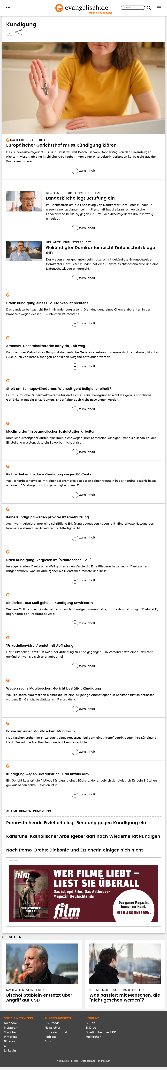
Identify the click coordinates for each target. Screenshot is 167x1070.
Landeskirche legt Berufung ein (80, 198)
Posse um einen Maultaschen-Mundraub (40, 731)
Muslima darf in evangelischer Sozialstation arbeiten (50, 431)
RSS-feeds (52, 1023)
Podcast (50, 1036)
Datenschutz (88, 1061)
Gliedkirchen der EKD (100, 1032)
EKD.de (90, 1027)
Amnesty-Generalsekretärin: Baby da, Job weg (45, 346)
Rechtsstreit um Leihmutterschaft (74, 192)
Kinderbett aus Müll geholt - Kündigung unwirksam (49, 603)
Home (9, 32)
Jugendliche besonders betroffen (117, 990)
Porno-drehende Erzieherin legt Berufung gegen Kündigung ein (76, 823)
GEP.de (90, 1023)
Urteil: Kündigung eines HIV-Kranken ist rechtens (47, 303)
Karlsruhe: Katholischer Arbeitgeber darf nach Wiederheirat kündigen (83, 836)
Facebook (10, 1023)
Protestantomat (56, 1032)
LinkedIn (10, 1050)
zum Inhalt (87, 170)
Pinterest (10, 1036)
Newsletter (52, 1027)
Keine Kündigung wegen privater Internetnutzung (47, 517)
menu (8, 8)
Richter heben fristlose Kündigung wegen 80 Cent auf (51, 474)
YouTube (10, 1032)
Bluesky (9, 1041)
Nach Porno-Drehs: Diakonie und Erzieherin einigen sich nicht (74, 850)
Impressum (104, 1061)
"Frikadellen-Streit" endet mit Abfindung (40, 645)
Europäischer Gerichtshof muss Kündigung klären (61, 145)
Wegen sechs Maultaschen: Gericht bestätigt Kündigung (53, 688)
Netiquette (63, 1061)
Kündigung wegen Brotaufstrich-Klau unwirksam (47, 774)
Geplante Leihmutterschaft (68, 242)
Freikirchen (93, 1036)
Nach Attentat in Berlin (25, 990)
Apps (48, 1041)
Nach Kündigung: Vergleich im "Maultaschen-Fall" (48, 560)
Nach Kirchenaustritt (28, 140)
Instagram (11, 1027)
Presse (75, 1061)
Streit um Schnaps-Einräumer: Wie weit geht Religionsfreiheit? (58, 388)
